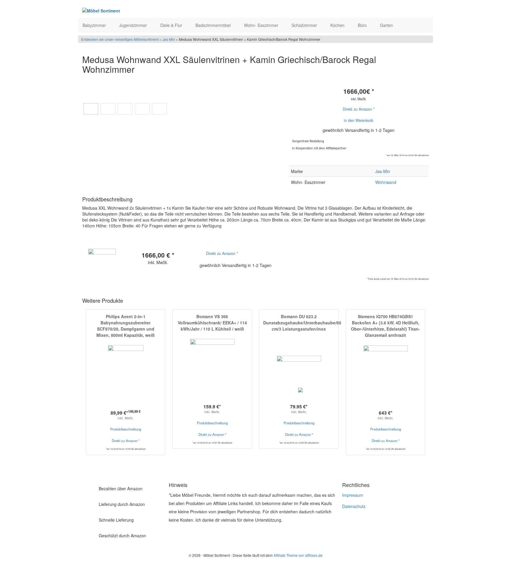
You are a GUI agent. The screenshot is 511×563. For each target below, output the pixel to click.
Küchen (338, 25)
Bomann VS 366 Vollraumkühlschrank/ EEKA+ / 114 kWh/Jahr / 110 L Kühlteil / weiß (212, 322)
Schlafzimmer (305, 25)
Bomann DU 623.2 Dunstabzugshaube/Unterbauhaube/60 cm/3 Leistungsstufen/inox (302, 322)
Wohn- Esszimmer (261, 25)
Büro (363, 25)
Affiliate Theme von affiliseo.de (298, 555)
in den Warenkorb (358, 120)
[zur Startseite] (154, 10)
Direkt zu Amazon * (359, 109)
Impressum (352, 495)
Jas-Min (168, 39)
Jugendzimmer (133, 25)
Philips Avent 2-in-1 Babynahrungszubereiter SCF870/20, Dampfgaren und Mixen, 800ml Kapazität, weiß (125, 325)
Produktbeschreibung (125, 429)
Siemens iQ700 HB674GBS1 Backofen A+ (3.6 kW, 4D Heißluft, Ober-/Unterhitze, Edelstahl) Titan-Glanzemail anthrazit (385, 325)
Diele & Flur (171, 25)
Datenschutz (354, 506)
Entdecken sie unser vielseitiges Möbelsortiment (120, 39)
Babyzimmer (95, 25)
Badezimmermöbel (213, 25)
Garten (387, 25)
